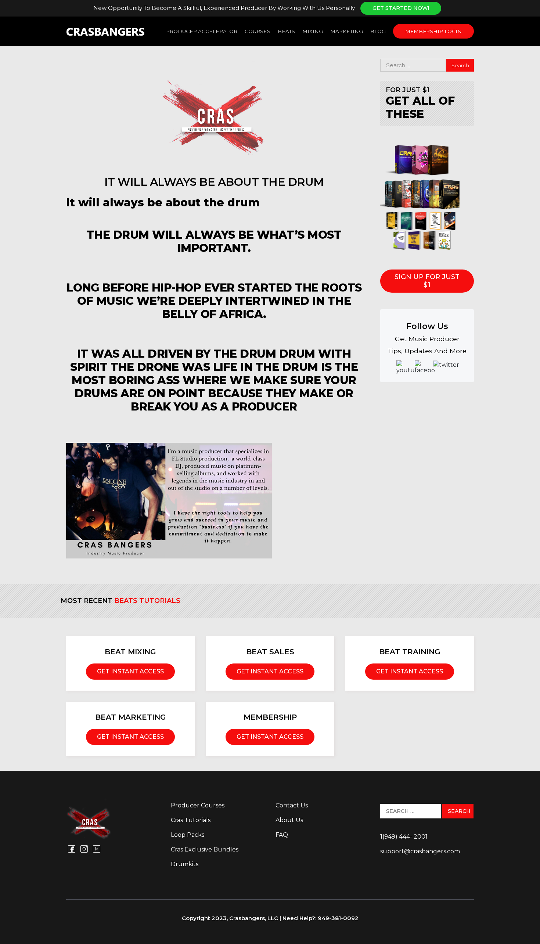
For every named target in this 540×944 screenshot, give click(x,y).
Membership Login (433, 31)
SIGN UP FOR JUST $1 (427, 281)
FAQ (282, 834)
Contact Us (292, 805)
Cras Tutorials (190, 820)
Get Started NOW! (400, 8)
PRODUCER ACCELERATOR (201, 31)
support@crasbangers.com (420, 851)
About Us (289, 820)
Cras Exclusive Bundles (204, 849)
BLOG (378, 31)
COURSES (257, 31)
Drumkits (184, 864)
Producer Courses (197, 805)
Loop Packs (187, 834)
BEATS (286, 31)
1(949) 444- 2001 (404, 836)
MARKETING (346, 31)
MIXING (312, 31)
